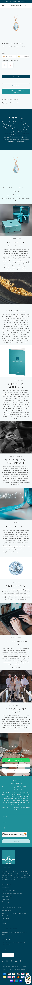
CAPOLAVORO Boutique (8, 890)
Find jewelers (5, 888)
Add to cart (16, 76)
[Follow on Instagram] (7, 961)
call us (16, 770)
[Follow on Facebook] (2, 961)
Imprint (4, 924)
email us (16, 765)
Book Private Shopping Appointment (12, 893)
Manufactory (5, 902)
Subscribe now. (16, 667)
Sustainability (5, 899)
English (24, 966)
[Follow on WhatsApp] (20, 961)
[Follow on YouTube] (16, 961)
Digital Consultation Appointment (16, 91)
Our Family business (7, 896)
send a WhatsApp (17, 760)
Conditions (5, 921)
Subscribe (8, 955)
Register (16, 841)
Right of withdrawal (7, 910)
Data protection (6, 918)
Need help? (16, 85)
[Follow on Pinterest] (11, 961)
